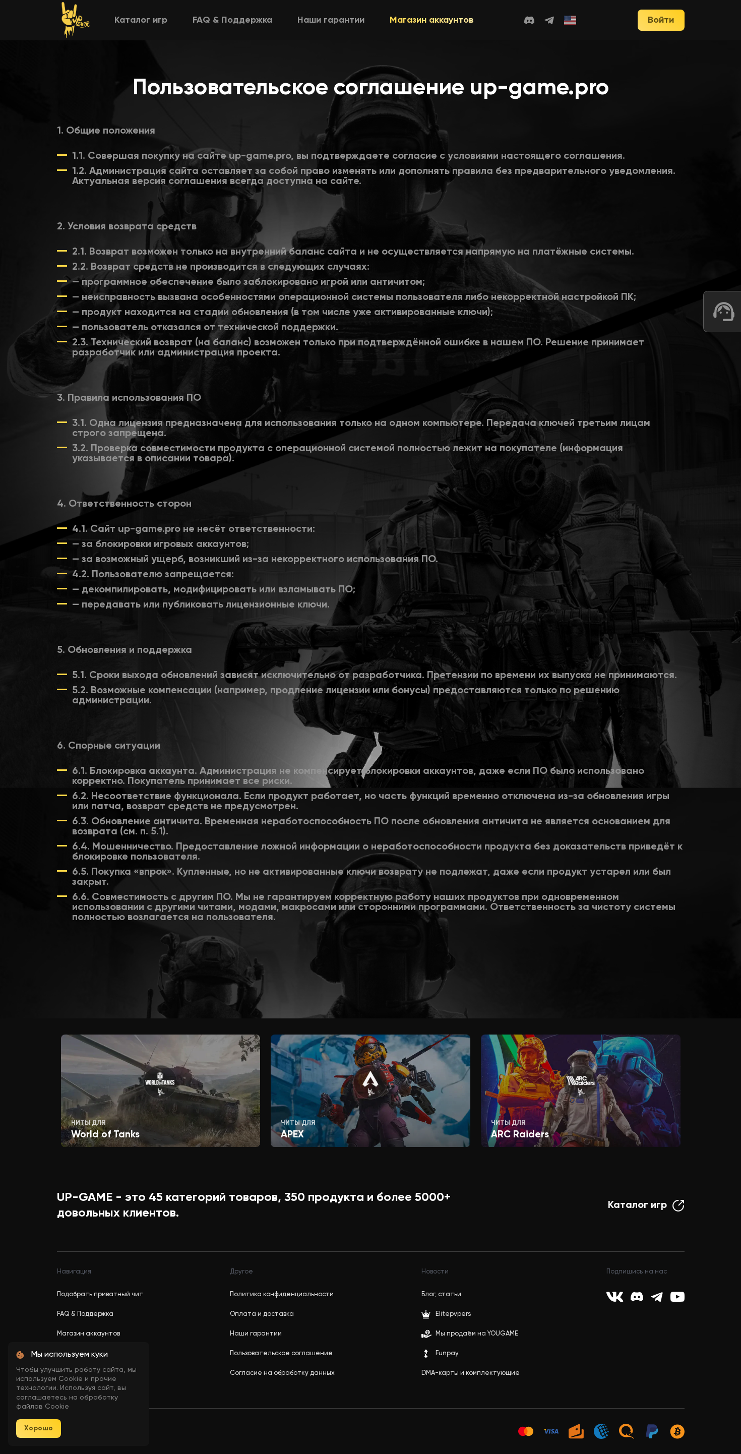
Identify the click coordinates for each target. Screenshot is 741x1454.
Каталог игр (140, 20)
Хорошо (38, 1428)
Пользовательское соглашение (281, 1353)
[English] (570, 20)
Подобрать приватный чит (100, 1294)
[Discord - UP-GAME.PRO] (529, 20)
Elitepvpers (453, 1314)
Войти (661, 20)
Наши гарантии (330, 20)
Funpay (447, 1353)
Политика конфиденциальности (282, 1294)
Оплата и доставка (262, 1314)
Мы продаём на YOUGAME (477, 1333)
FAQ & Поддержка (232, 20)
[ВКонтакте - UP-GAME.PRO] (614, 1297)
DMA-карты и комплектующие (470, 1373)
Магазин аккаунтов (432, 20)
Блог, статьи (441, 1294)
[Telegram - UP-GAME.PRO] (549, 20)
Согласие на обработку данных (282, 1373)
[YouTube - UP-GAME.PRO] (677, 1297)
